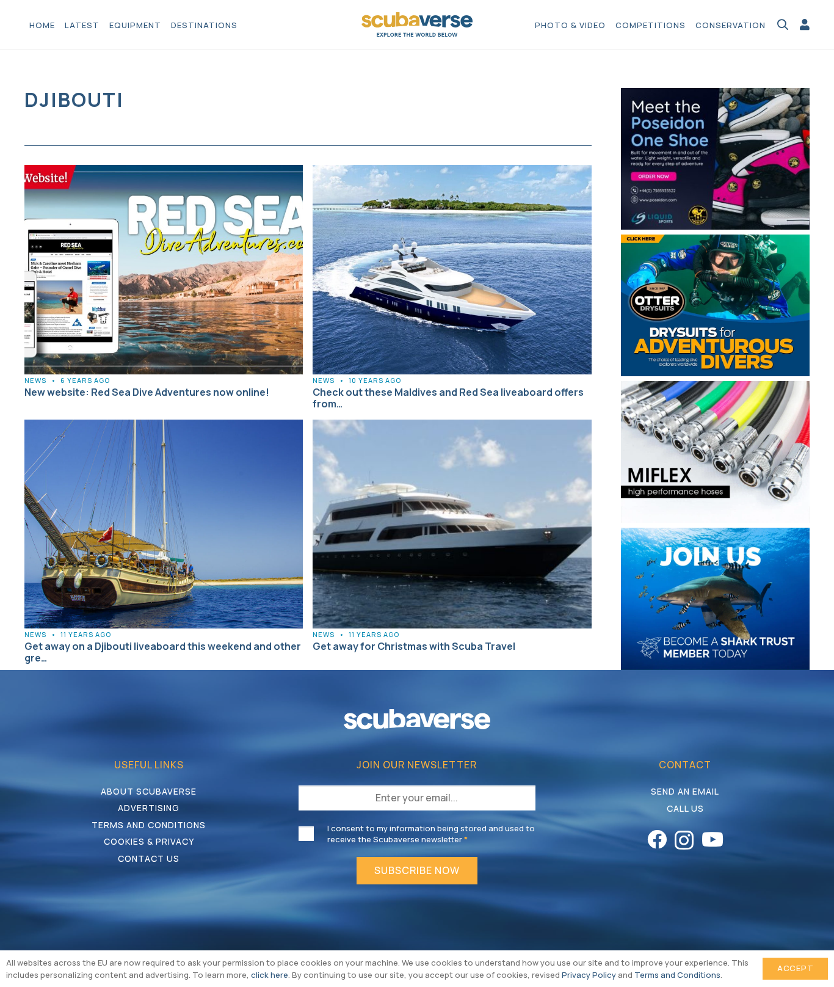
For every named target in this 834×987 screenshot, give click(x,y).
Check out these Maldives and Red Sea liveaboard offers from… (448, 397)
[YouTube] (712, 839)
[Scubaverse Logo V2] (417, 24)
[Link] (805, 24)
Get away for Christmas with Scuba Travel (414, 646)
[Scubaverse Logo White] (417, 719)
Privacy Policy (589, 974)
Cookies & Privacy (149, 841)
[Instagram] (684, 840)
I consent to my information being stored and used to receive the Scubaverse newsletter (431, 834)
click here (269, 974)
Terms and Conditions (149, 825)
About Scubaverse (149, 791)
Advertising (148, 808)
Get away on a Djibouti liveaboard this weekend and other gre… (162, 652)
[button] (244, 24)
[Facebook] (657, 839)
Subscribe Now (417, 870)
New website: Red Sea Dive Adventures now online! (146, 392)
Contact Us (148, 858)
